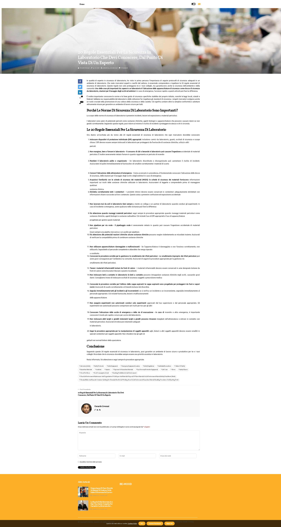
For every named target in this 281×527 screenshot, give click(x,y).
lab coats (165, 370)
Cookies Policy (132, 523)
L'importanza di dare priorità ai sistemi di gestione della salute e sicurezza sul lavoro (102, 490)
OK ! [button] (142, 523)
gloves (174, 370)
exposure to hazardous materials (123, 370)
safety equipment (113, 366)
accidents (98, 370)
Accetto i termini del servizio (91, 462)
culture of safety (180, 366)
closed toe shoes (85, 373)
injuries (107, 370)
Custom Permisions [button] (155, 523)
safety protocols (99, 366)
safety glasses (184, 370)
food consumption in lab (101, 373)
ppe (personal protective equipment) (147, 370)
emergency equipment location (131, 366)
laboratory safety (85, 366)
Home (82, 4)
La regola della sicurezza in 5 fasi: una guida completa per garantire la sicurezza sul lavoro (102, 504)
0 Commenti (124, 68)
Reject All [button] (169, 523)
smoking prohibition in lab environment (124, 373)
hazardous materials (86, 370)
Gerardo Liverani (84, 68)
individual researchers (164, 366)
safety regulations (149, 366)
